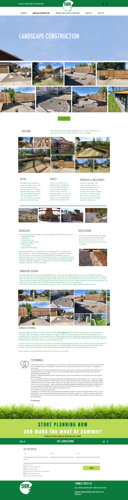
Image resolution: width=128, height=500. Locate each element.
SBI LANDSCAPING (65, 441)
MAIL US (22, 441)
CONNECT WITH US (83, 483)
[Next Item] (107, 155)
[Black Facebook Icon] (107, 3)
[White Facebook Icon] (107, 441)
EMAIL (77, 453)
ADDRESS (26, 459)
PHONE (52, 453)
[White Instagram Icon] (103, 441)
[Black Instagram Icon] (103, 3)
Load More (64, 118)
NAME (25, 453)
